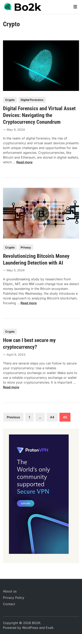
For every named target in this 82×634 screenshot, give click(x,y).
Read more (24, 162)
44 (52, 417)
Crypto (10, 99)
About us (10, 591)
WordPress (30, 628)
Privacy (26, 247)
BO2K (36, 623)
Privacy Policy (13, 598)
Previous (13, 417)
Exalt (49, 628)
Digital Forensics (32, 99)
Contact (9, 604)
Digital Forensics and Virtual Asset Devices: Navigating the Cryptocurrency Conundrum (39, 115)
